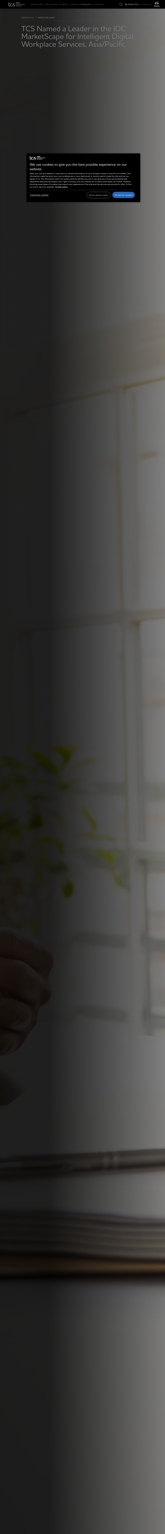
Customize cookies (39, 195)
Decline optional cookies (98, 195)
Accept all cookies (124, 195)
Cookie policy (61, 187)
